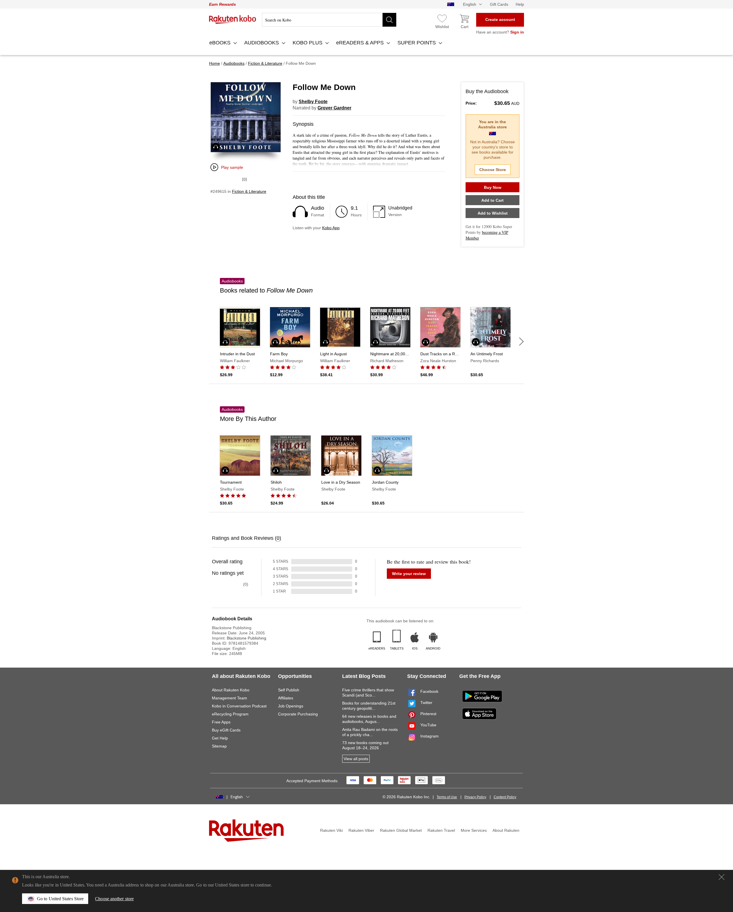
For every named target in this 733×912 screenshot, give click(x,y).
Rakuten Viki (331, 830)
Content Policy (505, 797)
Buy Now (492, 187)
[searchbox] (329, 20)
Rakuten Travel (441, 830)
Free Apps (221, 722)
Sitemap (219, 746)
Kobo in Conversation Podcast (239, 706)
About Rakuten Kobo (230, 690)
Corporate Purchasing (298, 714)
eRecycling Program (230, 714)
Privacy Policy (475, 797)
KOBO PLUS (308, 43)
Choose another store (114, 898)
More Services (474, 830)
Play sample (232, 167)
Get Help (220, 738)
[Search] (389, 20)
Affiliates (285, 698)
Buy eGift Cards (226, 730)
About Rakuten (505, 830)
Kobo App (331, 227)
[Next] (521, 341)
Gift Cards (499, 4)
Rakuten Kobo (232, 19)
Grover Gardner (334, 107)
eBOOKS (220, 43)
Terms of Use (447, 797)
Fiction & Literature (249, 191)
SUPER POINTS (417, 43)
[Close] (721, 877)
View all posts (356, 758)
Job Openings (290, 706)
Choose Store (492, 169)
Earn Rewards (222, 4)
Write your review (409, 573)
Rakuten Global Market (401, 830)
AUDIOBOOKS (262, 43)
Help (520, 4)
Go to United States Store (60, 898)
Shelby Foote (313, 101)
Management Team (229, 698)
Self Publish (288, 690)
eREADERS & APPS (360, 43)
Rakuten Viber (361, 830)
